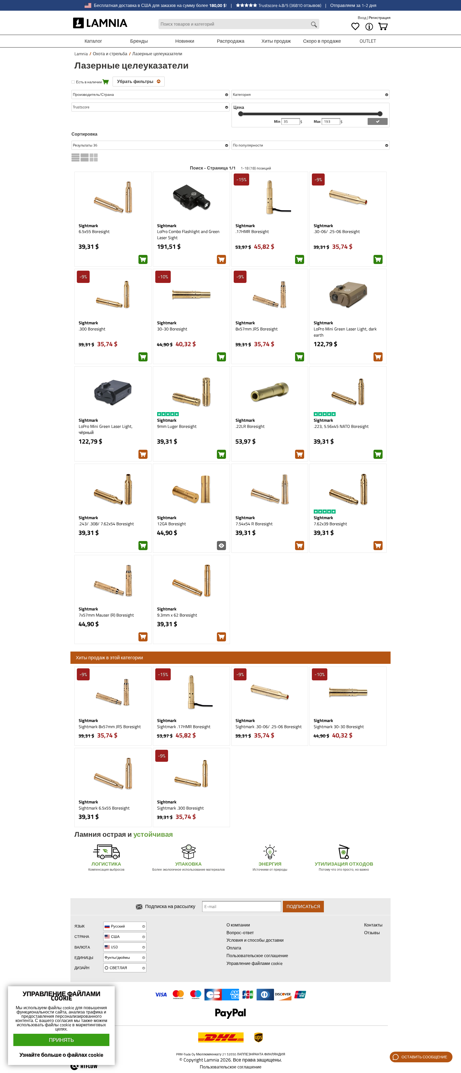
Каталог (93, 41)
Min (277, 121)
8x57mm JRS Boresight (257, 329)
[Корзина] (383, 26)
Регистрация (380, 17)
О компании (238, 925)
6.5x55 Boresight (94, 231)
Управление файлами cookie (254, 963)
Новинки (184, 41)
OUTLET (368, 41)
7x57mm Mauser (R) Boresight (106, 615)
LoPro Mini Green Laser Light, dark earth (345, 332)
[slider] (240, 113)
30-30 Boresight (172, 329)
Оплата (233, 948)
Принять (61, 1040)
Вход (362, 17)
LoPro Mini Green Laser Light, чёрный (106, 429)
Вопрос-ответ (240, 932)
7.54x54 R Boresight (254, 523)
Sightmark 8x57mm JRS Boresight (110, 726)
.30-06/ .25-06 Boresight (337, 231)
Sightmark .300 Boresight (180, 808)
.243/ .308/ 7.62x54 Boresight (106, 523)
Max (317, 121)
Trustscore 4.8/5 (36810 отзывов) (290, 5)
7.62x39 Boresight (330, 523)
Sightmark (88, 225)
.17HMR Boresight (252, 231)
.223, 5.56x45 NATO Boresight (341, 426)
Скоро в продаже (322, 41)
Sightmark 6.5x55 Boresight (104, 808)
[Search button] (314, 24)
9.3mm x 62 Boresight (177, 615)
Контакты (373, 925)
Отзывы (372, 932)
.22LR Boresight (250, 426)
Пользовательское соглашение (257, 955)
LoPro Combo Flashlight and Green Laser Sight (188, 234)
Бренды (139, 41)
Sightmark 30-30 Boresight (339, 726)
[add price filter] (378, 121)
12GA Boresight (171, 523)
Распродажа (230, 41)
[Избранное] (355, 26)
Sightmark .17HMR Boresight (183, 726)
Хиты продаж (276, 41)
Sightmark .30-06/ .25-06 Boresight (269, 726)
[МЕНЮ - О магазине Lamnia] (369, 26)
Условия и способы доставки (255, 940)
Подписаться (303, 906)
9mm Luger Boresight (177, 426)
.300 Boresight (92, 329)
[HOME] (100, 24)
